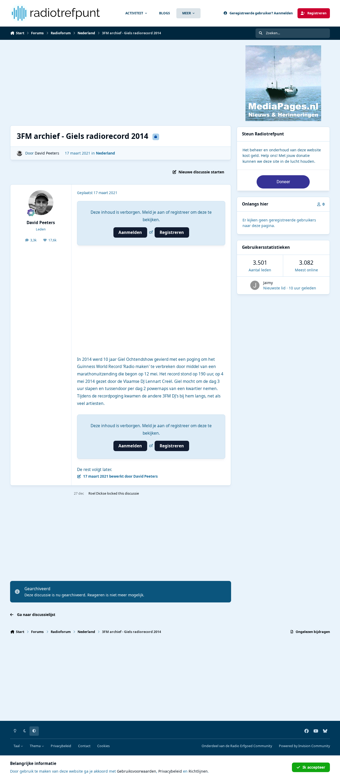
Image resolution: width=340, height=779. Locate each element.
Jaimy (268, 282)
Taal (17, 746)
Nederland (105, 153)
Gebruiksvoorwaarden (136, 771)
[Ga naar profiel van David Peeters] (19, 153)
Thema (35, 746)
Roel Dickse (97, 493)
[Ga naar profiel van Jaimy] (255, 285)
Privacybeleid (61, 746)
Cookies (103, 746)
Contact (84, 746)
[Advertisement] (120, 82)
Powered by (304, 746)
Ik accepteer (314, 767)
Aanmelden (130, 232)
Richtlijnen (198, 771)
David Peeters (47, 153)
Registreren (172, 232)
